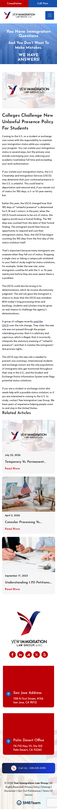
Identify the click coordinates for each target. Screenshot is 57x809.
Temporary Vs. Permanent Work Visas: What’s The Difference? (24, 462)
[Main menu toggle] (49, 15)
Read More (12, 468)
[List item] (12, 654)
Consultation (14, 3)
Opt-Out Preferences (29, 791)
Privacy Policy (32, 787)
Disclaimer (10, 791)
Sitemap (45, 787)
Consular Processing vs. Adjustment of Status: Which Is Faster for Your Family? (27, 522)
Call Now (42, 3)
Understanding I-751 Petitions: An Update (27, 583)
